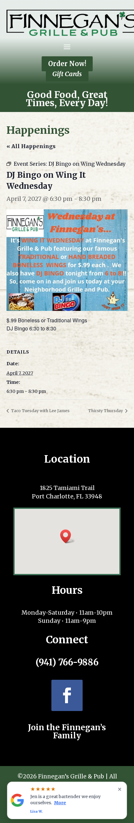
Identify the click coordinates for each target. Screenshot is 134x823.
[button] (67, 46)
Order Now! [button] (67, 64)
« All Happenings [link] (31, 146)
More (60, 802)
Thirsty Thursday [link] (106, 410)
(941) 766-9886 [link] (67, 662)
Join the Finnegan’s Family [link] (67, 731)
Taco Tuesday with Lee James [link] (40, 410)
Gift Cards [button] (67, 74)
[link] (87, 163)
